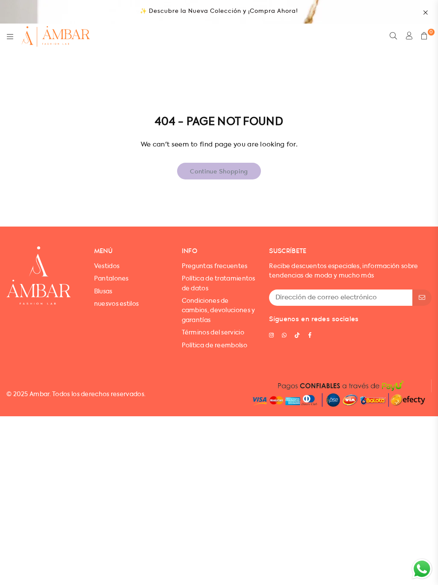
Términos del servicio (213, 333)
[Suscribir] (422, 298)
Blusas (103, 292)
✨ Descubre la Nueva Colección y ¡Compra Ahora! (219, 11)
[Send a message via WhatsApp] (422, 569)
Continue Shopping (219, 171)
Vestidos (106, 266)
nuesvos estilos (116, 304)
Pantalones (111, 279)
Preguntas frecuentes (215, 266)
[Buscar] (393, 36)
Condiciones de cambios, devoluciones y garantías (218, 310)
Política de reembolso (214, 346)
